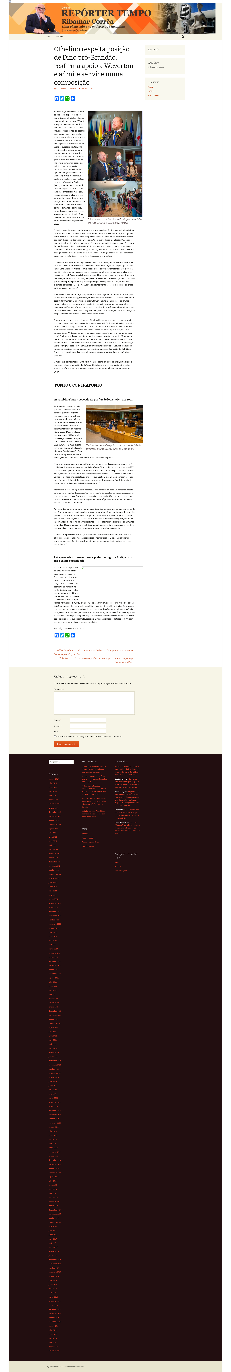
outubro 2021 (54, 1019)
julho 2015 (53, 1330)
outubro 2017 (54, 1218)
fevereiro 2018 (54, 1201)
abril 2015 (52, 1342)
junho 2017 (53, 1235)
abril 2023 (52, 944)
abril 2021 (52, 1044)
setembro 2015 (55, 1322)
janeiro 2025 (53, 857)
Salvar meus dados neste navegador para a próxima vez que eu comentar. (89, 736)
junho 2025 (53, 837)
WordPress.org (88, 846)
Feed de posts (88, 838)
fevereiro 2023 (54, 953)
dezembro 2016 (55, 1259)
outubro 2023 (54, 920)
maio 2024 (53, 891)
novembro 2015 (55, 1313)
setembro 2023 (55, 924)
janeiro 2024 (53, 907)
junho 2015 (53, 1334)
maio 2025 (53, 841)
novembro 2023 (55, 915)
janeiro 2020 (53, 1106)
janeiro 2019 (53, 1156)
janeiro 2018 (53, 1206)
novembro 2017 (55, 1214)
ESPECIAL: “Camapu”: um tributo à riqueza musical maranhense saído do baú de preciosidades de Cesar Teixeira (127, 828)
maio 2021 (53, 1040)
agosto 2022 (54, 978)
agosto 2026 (54, 779)
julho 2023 (53, 932)
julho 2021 (53, 1031)
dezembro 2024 (55, 862)
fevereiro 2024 (54, 903)
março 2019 (53, 1147)
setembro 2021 (55, 1023)
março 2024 (53, 899)
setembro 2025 (55, 824)
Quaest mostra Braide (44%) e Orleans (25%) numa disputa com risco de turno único (94, 769)
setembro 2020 (55, 1073)
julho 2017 (53, 1230)
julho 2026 (53, 783)
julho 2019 (53, 1131)
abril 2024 (52, 895)
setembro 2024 (55, 874)
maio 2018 (53, 1189)
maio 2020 (53, 1089)
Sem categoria (87, 89)
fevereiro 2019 (54, 1152)
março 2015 (53, 1346)
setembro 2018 (55, 1172)
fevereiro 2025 (54, 853)
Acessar (85, 834)
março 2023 (53, 949)
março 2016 (53, 1297)
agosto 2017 (54, 1226)
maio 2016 (53, 1288)
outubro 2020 (54, 1069)
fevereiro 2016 (54, 1301)
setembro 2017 (55, 1222)
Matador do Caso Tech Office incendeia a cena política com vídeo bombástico (93, 814)
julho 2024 (53, 882)
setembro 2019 (55, 1123)
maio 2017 (53, 1239)
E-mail (57, 725)
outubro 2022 (54, 969)
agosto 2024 (54, 878)
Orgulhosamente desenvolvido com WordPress (65, 1366)
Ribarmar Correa (121, 766)
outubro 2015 (54, 1317)
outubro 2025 (54, 820)
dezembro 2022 (55, 961)
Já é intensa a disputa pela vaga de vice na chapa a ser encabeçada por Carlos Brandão (96, 660)
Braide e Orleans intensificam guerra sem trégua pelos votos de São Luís (94, 779)
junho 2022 (53, 986)
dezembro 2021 (55, 1011)
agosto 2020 (54, 1077)
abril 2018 (52, 1193)
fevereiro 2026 (54, 804)
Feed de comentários (90, 842)
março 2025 (53, 849)
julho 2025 (53, 833)
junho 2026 (53, 787)
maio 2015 (53, 1338)
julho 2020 (53, 1081)
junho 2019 (53, 1135)
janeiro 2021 (53, 1056)
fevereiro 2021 (54, 1052)
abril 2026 (52, 795)
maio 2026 (53, 791)
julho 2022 (53, 982)
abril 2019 (52, 1143)
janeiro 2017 (53, 1255)
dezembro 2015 (55, 1309)
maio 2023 (53, 940)
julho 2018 (53, 1181)
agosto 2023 (54, 928)
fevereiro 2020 (54, 1102)
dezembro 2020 (55, 1060)
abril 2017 (52, 1243)
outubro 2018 (54, 1168)
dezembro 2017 (55, 1210)
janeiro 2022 (53, 1007)
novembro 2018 (55, 1164)
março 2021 (53, 1048)
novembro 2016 (55, 1264)
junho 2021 (53, 1036)
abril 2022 (52, 994)
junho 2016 (53, 1284)
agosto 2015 (54, 1326)
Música (150, 87)
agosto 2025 (54, 828)
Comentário (60, 689)
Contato (59, 36)
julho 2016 (53, 1280)
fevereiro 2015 (54, 1351)
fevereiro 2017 (54, 1251)
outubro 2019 (54, 1118)
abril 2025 (52, 845)
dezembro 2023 (55, 911)
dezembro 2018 (55, 1160)
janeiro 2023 (53, 957)
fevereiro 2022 (54, 1002)
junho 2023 (53, 936)
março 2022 (53, 998)
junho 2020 (53, 1085)
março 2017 (53, 1247)
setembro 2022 (55, 973)
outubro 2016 (54, 1268)
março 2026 (53, 799)
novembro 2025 (55, 816)
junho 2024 (53, 886)
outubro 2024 (54, 870)
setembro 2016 (55, 1272)
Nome (57, 720)
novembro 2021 (55, 1015)
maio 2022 (53, 990)
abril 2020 (52, 1094)
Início (48, 36)
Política (150, 91)
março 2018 (53, 1197)
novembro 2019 (55, 1114)
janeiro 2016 (53, 1305)
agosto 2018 (54, 1177)
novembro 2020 (55, 1065)
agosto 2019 (54, 1127)
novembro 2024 (55, 866)
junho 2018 (53, 1185)
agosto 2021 (54, 1027)
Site (56, 731)
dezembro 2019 (55, 1110)
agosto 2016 (54, 1276)
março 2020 (53, 1098)
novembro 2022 (55, 965)
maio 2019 (53, 1139)
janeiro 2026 (53, 808)
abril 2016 (52, 1293)
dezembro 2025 (55, 812)
